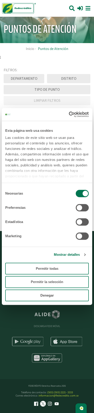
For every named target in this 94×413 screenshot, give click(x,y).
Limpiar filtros (47, 100)
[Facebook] (36, 404)
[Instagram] (50, 404)
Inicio (30, 48)
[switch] (82, 207)
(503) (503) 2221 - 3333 (60, 392)
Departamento (24, 78)
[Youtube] (57, 404)
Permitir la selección (47, 282)
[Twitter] (43, 404)
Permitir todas (47, 268)
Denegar (47, 295)
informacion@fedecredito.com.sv (59, 395)
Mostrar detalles (67, 254)
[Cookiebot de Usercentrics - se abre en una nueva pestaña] (69, 114)
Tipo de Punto (47, 89)
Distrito (68, 78)
